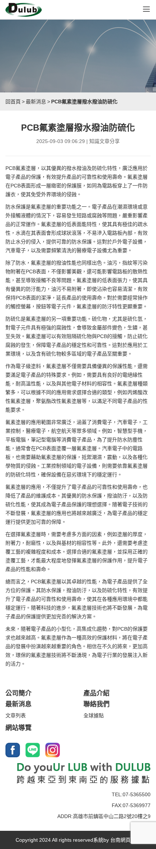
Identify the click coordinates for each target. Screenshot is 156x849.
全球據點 (93, 715)
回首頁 (13, 101)
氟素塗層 (26, 168)
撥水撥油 (76, 168)
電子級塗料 (28, 366)
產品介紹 (96, 693)
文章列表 (15, 715)
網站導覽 (18, 727)
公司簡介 (18, 693)
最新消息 (36, 101)
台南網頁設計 (125, 840)
